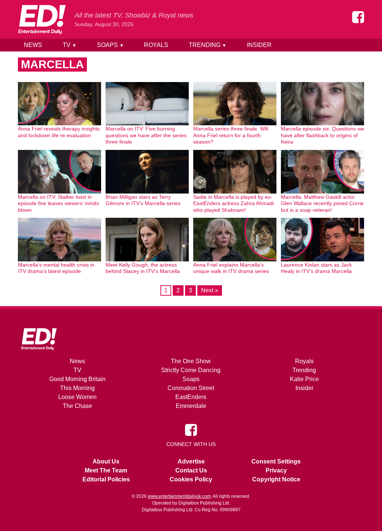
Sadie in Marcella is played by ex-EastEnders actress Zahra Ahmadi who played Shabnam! (233, 203)
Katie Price (304, 379)
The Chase (77, 406)
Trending (207, 45)
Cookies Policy (191, 479)
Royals (156, 45)
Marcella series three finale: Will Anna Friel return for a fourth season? (230, 135)
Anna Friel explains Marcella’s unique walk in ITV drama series (231, 268)
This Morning (77, 388)
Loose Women (77, 397)
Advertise (191, 461)
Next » (209, 290)
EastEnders (190, 397)
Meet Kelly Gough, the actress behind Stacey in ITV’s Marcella (143, 268)
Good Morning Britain (77, 379)
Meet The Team (106, 470)
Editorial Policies (106, 479)
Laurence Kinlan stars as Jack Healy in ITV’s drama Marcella (316, 268)
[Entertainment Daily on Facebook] (358, 17)
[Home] (42, 19)
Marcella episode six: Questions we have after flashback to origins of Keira (322, 135)
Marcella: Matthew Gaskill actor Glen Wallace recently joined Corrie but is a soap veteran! (322, 203)
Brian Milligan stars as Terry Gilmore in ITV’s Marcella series (143, 200)
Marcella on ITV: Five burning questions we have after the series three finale (146, 135)
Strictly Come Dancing (190, 370)
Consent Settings (276, 461)
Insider (259, 45)
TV (69, 45)
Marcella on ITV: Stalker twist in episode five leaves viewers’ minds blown (58, 203)
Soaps (110, 45)
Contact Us (191, 470)
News (33, 45)
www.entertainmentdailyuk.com (179, 496)
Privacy (276, 470)
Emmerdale (191, 406)
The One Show (191, 361)
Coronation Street (190, 388)
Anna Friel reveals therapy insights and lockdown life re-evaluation (59, 132)
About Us (106, 461)
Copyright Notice (276, 479)
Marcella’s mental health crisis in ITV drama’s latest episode (56, 268)
